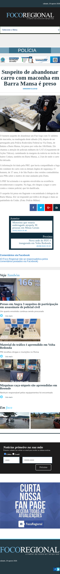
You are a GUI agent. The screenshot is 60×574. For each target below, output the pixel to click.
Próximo (43, 467)
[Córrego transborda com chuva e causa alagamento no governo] (45, 428)
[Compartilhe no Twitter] (40, 207)
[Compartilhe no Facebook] (33, 207)
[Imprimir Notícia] (56, 207)
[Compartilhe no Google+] (49, 207)
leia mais (9, 316)
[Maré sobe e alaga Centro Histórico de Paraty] (14, 428)
